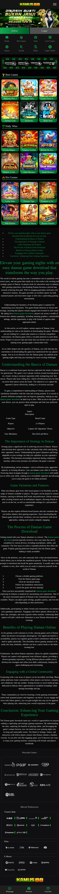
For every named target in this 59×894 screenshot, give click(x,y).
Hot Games (21, 41)
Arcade (21, 51)
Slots (36, 41)
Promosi (29, 891)
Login (44, 30)
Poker (35, 51)
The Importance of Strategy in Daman (29, 242)
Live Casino (50, 41)
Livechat (48, 891)
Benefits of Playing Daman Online (29, 250)
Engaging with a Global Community (29, 253)
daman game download (23, 313)
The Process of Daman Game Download (29, 247)
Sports (6, 51)
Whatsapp (9, 891)
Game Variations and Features (29, 245)
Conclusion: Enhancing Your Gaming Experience (29, 256)
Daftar (14, 30)
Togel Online (50, 51)
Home (7, 41)
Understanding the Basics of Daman (29, 239)
